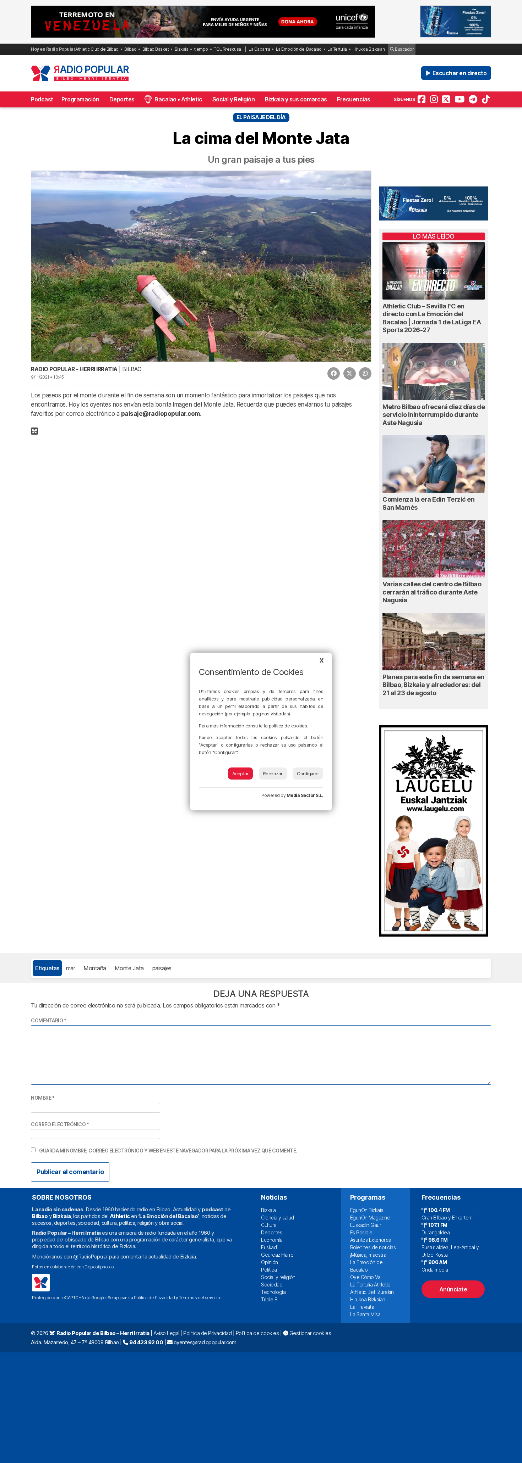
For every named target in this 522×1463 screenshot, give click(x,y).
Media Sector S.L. (305, 795)
